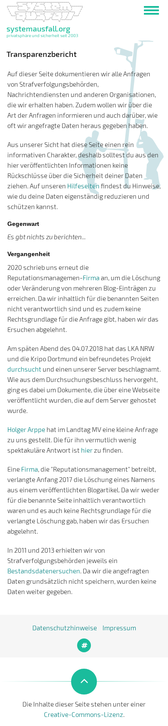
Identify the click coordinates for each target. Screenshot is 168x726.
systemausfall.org (38, 28)
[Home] (44, 11)
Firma (91, 278)
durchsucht (24, 369)
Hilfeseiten (83, 186)
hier (87, 450)
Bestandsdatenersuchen (43, 571)
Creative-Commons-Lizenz (83, 714)
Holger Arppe (26, 429)
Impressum (119, 628)
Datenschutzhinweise (64, 628)
